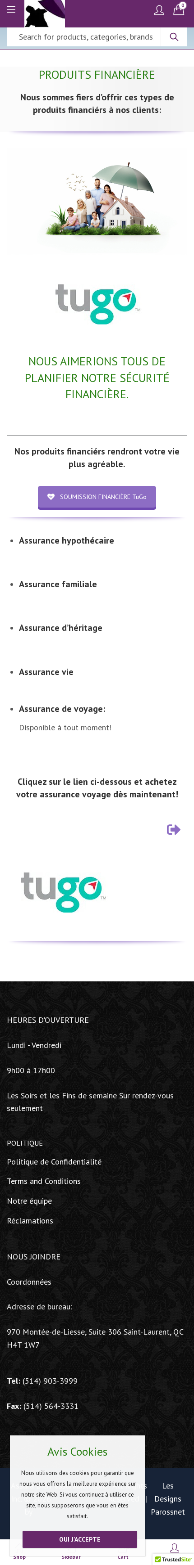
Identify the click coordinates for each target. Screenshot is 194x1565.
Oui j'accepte (80, 1539)
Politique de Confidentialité (54, 1161)
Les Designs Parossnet (168, 1498)
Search (174, 36)
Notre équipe (29, 1201)
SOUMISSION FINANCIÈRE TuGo (103, 497)
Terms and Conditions (44, 1181)
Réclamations (30, 1220)
